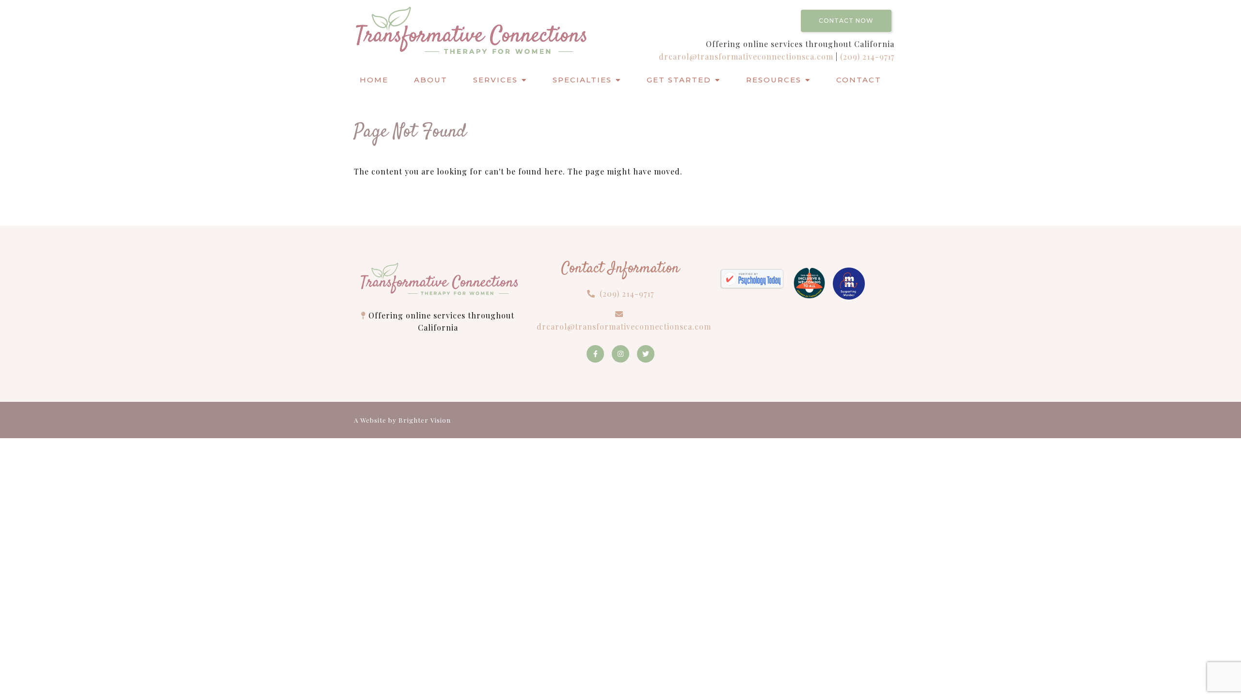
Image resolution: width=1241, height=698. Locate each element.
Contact (858, 79)
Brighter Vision (424, 420)
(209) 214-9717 (867, 56)
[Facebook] (595, 354)
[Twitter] (645, 354)
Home (374, 79)
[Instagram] (620, 354)
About (430, 79)
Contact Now (846, 20)
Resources (773, 79)
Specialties (582, 79)
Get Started (679, 79)
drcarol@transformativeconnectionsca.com (747, 56)
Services (495, 79)
